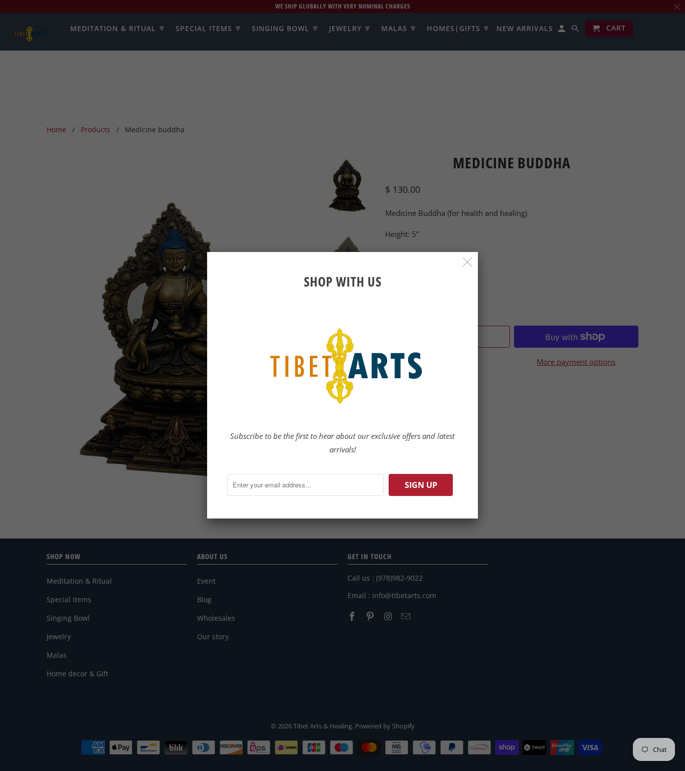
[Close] (467, 262)
